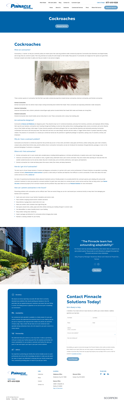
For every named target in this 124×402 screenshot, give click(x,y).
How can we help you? (72, 338)
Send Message (72, 359)
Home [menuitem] (51, 7)
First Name (69, 317)
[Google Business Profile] (104, 374)
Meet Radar (43, 2)
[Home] (19, 5)
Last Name (95, 317)
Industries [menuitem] (66, 7)
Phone (68, 322)
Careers (40, 381)
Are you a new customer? (72, 333)
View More (97, 270)
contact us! (31, 174)
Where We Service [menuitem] (96, 7)
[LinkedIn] (108, 374)
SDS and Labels (52, 2)
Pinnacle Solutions (75, 183)
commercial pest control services (33, 172)
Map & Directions (58, 388)
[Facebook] (101, 374)
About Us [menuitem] (58, 7)
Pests (39, 377)
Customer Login (76, 2)
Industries (40, 374)
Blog (60, 2)
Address (69, 328)
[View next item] (98, 264)
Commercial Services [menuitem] (77, 7)
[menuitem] (8, 399)
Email (94, 322)
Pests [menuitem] (87, 7)
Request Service (111, 7)
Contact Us (66, 2)
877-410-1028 (112, 3)
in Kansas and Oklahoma (27, 124)
